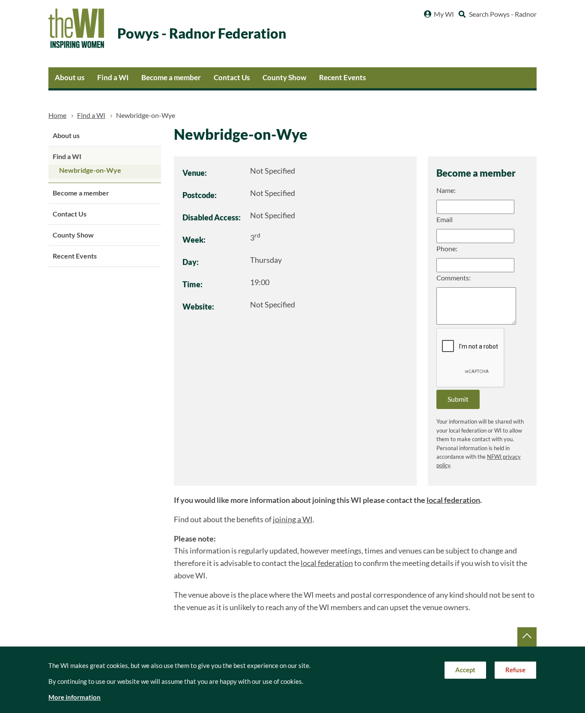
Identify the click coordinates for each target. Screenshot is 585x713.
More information (74, 697)
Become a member (171, 77)
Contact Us (232, 77)
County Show (284, 77)
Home (57, 115)
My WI (444, 14)
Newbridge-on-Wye (90, 170)
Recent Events (342, 77)
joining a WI (293, 519)
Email (444, 219)
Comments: (453, 278)
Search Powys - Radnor (503, 14)
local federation (453, 500)
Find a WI (112, 77)
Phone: (446, 249)
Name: (446, 190)
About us (69, 77)
